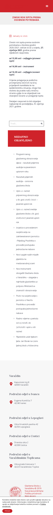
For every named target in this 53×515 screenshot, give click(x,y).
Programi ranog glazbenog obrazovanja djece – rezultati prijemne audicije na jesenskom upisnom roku (27, 163)
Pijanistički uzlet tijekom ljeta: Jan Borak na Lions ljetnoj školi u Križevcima (27, 341)
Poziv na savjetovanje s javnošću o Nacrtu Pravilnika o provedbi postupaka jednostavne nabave (27, 304)
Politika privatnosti (33, 493)
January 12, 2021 (20, 36)
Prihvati (7, 511)
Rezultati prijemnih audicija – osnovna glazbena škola (24, 181)
